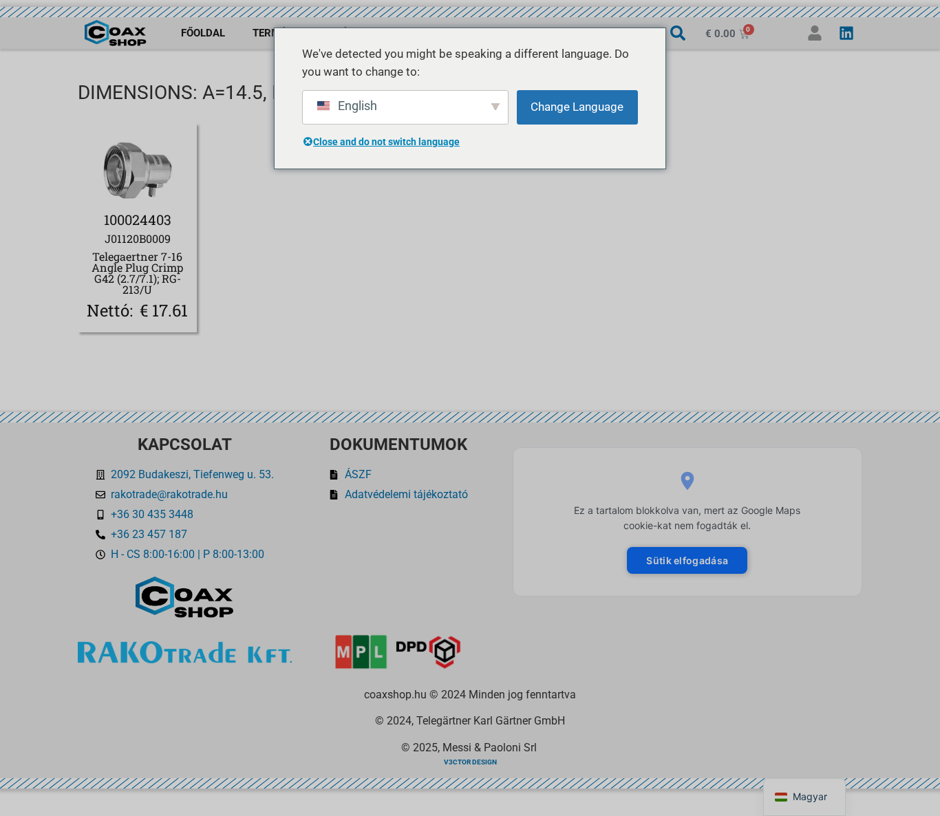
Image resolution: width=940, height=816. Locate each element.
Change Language (577, 107)
